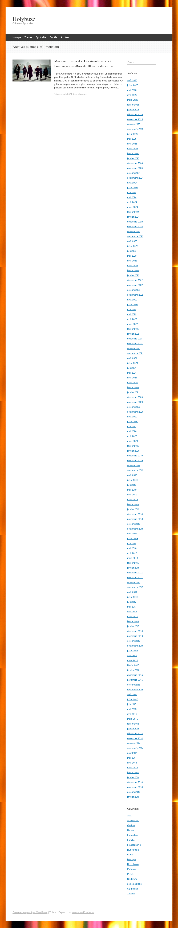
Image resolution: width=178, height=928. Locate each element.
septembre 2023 (135, 236)
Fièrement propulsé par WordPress (30, 912)
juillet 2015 (132, 699)
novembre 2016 (135, 635)
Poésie (130, 874)
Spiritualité (41, 37)
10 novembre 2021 (63, 93)
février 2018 (133, 562)
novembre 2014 (135, 738)
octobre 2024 (133, 172)
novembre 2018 (135, 518)
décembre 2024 (135, 163)
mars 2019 (132, 499)
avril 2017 (132, 611)
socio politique (134, 883)
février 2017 (133, 621)
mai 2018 (131, 548)
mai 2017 (131, 606)
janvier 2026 (133, 109)
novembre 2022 (135, 285)
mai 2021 (131, 372)
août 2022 (132, 299)
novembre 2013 (135, 787)
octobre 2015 (133, 684)
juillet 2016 (132, 650)
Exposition (132, 835)
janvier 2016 (133, 670)
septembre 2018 (135, 528)
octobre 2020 (133, 406)
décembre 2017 (135, 572)
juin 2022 (131, 309)
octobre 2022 (133, 289)
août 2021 (132, 358)
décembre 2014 (135, 733)
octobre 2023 (133, 231)
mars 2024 (132, 207)
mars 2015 (132, 718)
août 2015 (132, 694)
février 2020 (133, 445)
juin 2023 (131, 250)
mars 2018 (132, 557)
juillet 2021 (132, 363)
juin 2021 (131, 367)
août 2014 (132, 752)
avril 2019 (132, 494)
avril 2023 (132, 260)
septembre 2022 (135, 294)
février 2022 (133, 328)
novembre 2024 (135, 168)
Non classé (133, 864)
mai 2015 (131, 709)
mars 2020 (132, 441)
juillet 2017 (132, 596)
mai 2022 (131, 314)
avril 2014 (132, 762)
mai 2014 (131, 757)
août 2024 (132, 182)
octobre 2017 (133, 582)
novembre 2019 (135, 460)
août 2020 (132, 416)
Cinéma (131, 825)
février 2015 (133, 723)
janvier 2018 (133, 567)
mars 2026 (132, 99)
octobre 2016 (133, 640)
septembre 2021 (135, 353)
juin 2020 (131, 426)
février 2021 (133, 387)
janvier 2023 (133, 275)
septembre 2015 (135, 689)
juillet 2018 (132, 538)
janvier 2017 (133, 626)
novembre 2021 (135, 343)
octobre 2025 (133, 124)
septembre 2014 (135, 748)
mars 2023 (132, 265)
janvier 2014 (133, 777)
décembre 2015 (135, 674)
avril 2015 (132, 713)
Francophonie (134, 844)
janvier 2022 (133, 333)
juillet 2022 (132, 304)
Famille (53, 37)
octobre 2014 (133, 743)
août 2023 (132, 241)
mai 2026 (131, 90)
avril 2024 (132, 202)
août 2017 (132, 592)
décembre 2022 (135, 280)
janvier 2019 (133, 509)
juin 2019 (131, 484)
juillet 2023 (132, 246)
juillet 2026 (132, 85)
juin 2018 (131, 543)
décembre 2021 (135, 338)
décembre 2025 (135, 114)
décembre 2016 (135, 631)
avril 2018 (132, 553)
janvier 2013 (133, 796)
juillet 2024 (132, 187)
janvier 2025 (133, 158)
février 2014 (133, 772)
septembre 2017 (135, 587)
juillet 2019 (132, 479)
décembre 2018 (135, 514)
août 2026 (132, 80)
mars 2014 (132, 767)
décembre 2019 (135, 455)
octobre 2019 (133, 465)
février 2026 (133, 104)
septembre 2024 (135, 177)
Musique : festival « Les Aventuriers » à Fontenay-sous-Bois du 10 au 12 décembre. (84, 63)
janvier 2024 (133, 216)
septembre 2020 (135, 411)
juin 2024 (131, 192)
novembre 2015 (135, 679)
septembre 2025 (135, 129)
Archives (64, 37)
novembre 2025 (135, 119)
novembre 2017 (135, 577)
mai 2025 (131, 138)
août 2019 (132, 475)
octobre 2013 (133, 791)
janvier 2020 (133, 450)
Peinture (131, 869)
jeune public (133, 849)
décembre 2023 (135, 221)
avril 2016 (132, 655)
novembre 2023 (135, 226)
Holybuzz (24, 19)
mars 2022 (132, 324)
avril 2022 (132, 319)
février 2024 (133, 211)
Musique (17, 37)
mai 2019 (131, 489)
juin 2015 (131, 704)
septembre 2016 (135, 645)
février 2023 (133, 270)
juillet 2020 (132, 421)
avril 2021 (132, 377)
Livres (130, 854)
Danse (130, 830)
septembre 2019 (135, 470)
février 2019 (133, 504)
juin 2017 (131, 601)
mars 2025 (132, 148)
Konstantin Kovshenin (83, 912)
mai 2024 (131, 197)
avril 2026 (132, 94)
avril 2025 (132, 143)
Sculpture (132, 878)
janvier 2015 (133, 728)
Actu (129, 815)
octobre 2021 (133, 348)
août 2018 (132, 533)
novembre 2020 (135, 402)
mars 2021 (132, 382)
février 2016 (133, 665)
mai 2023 (131, 255)
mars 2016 (132, 660)
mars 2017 (132, 616)
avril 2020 (132, 436)
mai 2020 (131, 431)
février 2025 (133, 153)
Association (133, 820)
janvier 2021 (133, 392)
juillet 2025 (132, 133)
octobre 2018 (133, 523)
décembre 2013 (135, 782)
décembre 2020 (135, 397)
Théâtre (28, 37)
